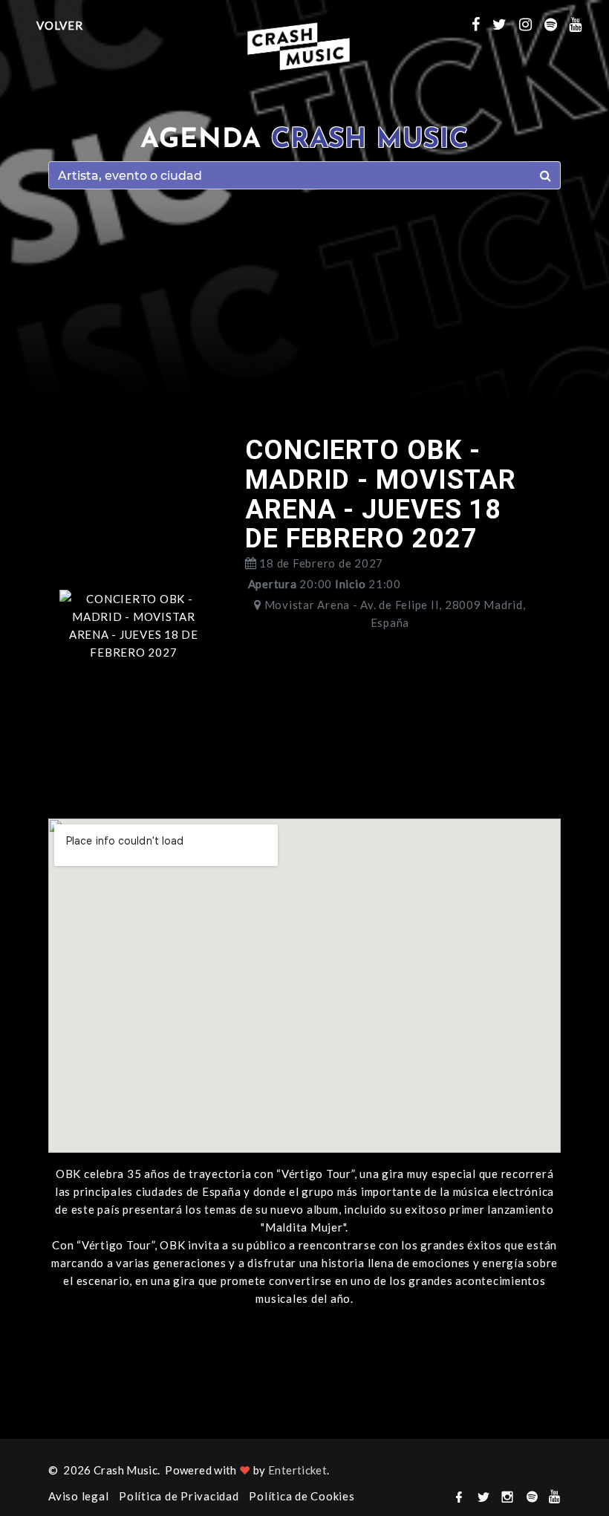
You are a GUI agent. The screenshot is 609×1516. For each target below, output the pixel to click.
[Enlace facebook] (482, 23)
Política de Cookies (301, 1496)
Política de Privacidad (179, 1496)
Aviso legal (78, 1496)
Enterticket (297, 1470)
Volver (59, 25)
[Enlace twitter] (505, 23)
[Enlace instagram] (531, 23)
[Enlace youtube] (581, 23)
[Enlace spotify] (557, 23)
